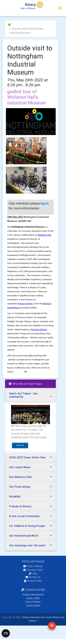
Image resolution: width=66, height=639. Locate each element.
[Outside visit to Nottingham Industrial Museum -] (26, 150)
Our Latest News (20, 467)
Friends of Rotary (20, 506)
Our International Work (23, 535)
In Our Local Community (24, 516)
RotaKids (15, 496)
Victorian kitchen (38, 329)
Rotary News (33, 605)
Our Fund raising (19, 486)
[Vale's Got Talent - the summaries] (30, 414)
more (19, 445)
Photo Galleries (34, 566)
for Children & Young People (27, 526)
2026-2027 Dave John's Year (27, 457)
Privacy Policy (34, 580)
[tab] (30, 395)
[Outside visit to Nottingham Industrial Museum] (30, 121)
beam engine (25, 304)
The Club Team (35, 569)
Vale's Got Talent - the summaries (23, 395)
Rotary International (33, 594)
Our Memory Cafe (20, 477)
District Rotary (33, 601)
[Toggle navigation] (59, 8)
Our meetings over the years (27, 545)
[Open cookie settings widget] (6, 633)
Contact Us (34, 577)
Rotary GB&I (33, 598)
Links (34, 573)
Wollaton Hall (44, 235)
